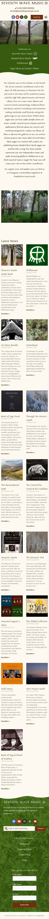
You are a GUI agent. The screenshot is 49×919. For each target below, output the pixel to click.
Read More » (5, 314)
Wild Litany (6, 688)
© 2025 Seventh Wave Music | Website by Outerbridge (24, 915)
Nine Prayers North (35, 688)
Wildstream (32, 270)
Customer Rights (24, 849)
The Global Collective (36, 621)
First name (17, 875)
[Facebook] (13, 17)
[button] (46, 17)
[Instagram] (21, 17)
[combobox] (19, 828)
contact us (21, 810)
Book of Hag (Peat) (10, 416)
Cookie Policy (24, 855)
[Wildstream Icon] (26, 17)
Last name (17, 884)
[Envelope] (35, 821)
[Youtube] (17, 17)
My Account (24, 844)
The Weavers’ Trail (35, 557)
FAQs (24, 860)
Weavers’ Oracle (9, 557)
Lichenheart (32, 344)
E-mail (16, 894)
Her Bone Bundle (9, 344)
